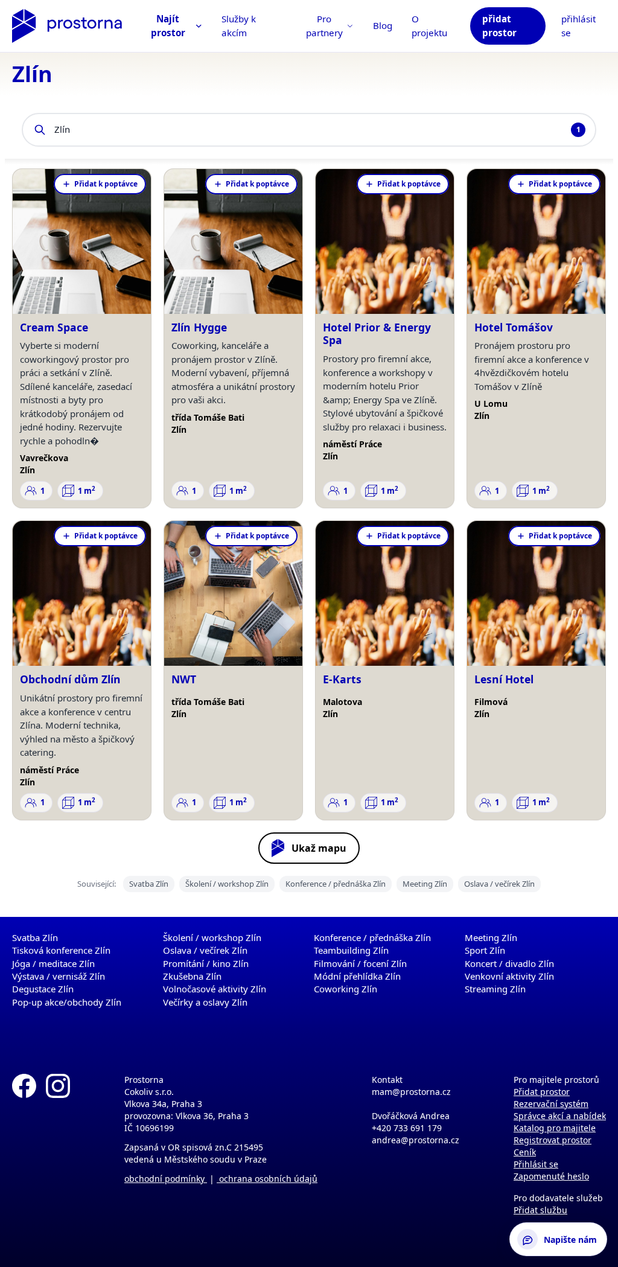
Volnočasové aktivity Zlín (214, 989)
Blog (382, 25)
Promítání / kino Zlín (206, 963)
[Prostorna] (67, 26)
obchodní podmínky (165, 1178)
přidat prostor (499, 26)
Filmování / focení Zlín (360, 963)
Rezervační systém (551, 1103)
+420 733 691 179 (407, 1128)
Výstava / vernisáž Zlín (58, 976)
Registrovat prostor (552, 1140)
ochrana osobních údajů (267, 1178)
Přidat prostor (542, 1091)
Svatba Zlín (148, 883)
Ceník (525, 1152)
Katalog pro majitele (555, 1128)
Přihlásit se (536, 1164)
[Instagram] (58, 1150)
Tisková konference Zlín (61, 950)
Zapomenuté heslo (551, 1176)
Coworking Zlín (345, 989)
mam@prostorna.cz (411, 1091)
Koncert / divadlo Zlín (509, 963)
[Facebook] (24, 1150)
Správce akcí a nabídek (560, 1116)
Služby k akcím (238, 26)
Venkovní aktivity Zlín (509, 976)
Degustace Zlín (43, 989)
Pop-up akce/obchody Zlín (66, 1002)
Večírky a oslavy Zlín (205, 1002)
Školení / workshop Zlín (227, 883)
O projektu (429, 26)
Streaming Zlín (495, 989)
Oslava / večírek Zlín (499, 883)
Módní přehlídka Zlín (357, 976)
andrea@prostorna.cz (415, 1140)
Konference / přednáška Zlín (335, 883)
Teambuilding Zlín (351, 950)
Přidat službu (540, 1210)
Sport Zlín (485, 950)
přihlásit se (578, 26)
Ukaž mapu (318, 848)
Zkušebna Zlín (192, 976)
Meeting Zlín (425, 883)
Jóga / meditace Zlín (53, 963)
